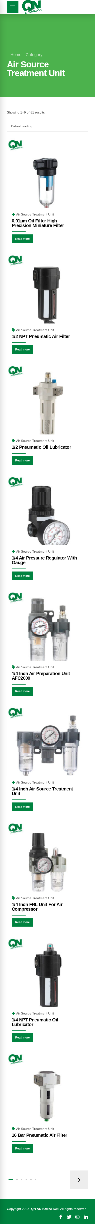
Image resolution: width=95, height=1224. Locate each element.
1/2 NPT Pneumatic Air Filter (41, 336)
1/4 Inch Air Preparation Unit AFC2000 (41, 676)
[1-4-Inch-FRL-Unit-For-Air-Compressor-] (47, 863)
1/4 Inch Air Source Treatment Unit (42, 791)
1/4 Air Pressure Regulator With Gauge (44, 560)
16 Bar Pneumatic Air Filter (39, 1135)
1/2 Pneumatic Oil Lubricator (41, 447)
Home (15, 54)
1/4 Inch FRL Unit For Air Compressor (37, 907)
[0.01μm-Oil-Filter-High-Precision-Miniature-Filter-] (47, 179)
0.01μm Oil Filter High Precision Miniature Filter (38, 223)
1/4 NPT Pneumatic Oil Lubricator (35, 1022)
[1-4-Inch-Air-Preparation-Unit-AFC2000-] (47, 632)
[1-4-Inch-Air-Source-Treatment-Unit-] (47, 747)
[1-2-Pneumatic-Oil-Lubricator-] (47, 406)
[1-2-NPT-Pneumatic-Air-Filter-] (47, 295)
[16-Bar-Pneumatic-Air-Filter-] (47, 1094)
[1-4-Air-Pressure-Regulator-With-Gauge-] (47, 517)
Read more (22, 238)
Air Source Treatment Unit (35, 214)
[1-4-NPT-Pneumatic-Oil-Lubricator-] (47, 978)
